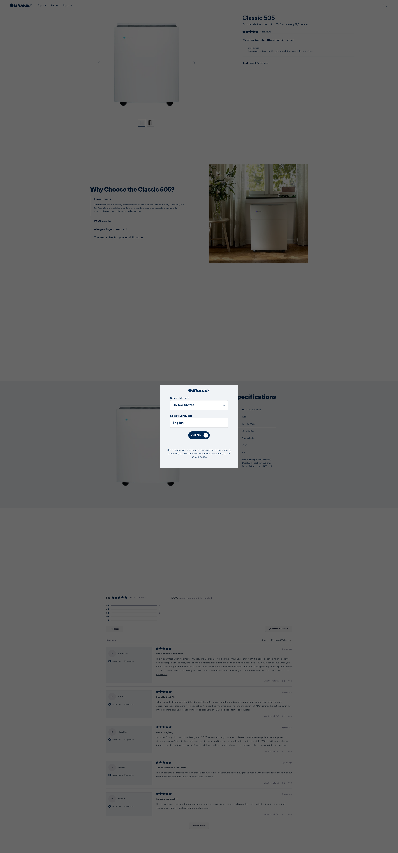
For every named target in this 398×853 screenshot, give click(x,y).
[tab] (139, 206)
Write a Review (282, 629)
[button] (257, 32)
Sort (264, 640)
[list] (199, 423)
